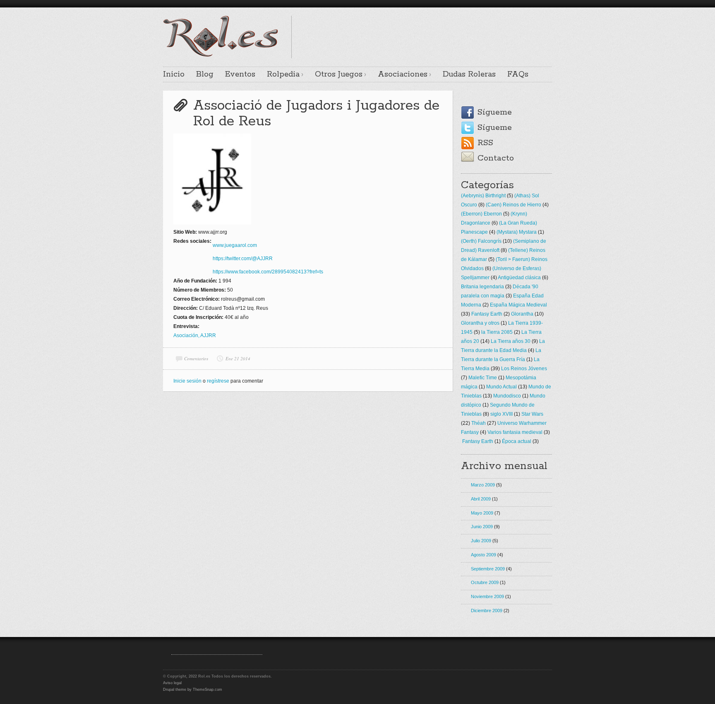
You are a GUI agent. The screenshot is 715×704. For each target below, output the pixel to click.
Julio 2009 (481, 540)
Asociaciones (402, 74)
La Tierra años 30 (510, 341)
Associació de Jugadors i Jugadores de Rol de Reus (316, 113)
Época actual (516, 441)
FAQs (517, 74)
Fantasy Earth (486, 314)
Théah (478, 423)
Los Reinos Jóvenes (524, 368)
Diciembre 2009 (486, 610)
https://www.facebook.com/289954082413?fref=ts (268, 272)
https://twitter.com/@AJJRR (243, 258)
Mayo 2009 (482, 512)
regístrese (218, 381)
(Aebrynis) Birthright (483, 196)
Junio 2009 (482, 526)
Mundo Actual (501, 387)
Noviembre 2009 (487, 596)
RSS (485, 143)
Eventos (240, 74)
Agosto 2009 (483, 554)
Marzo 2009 (483, 484)
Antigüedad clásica (519, 277)
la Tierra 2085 (497, 332)
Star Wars (532, 414)
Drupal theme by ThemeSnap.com (192, 689)
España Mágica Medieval (518, 305)
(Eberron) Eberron (481, 214)
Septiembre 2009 (488, 568)
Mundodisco (507, 396)
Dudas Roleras (469, 74)
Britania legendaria (482, 287)
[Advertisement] (455, 28)
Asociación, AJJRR (194, 335)
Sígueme (494, 112)
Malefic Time (482, 378)
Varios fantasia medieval (514, 432)
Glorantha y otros (480, 323)
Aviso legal (172, 683)
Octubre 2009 (485, 582)
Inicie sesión (187, 381)
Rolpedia (283, 74)
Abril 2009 (481, 498)
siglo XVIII (501, 414)
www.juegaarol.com (235, 245)
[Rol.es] (220, 55)
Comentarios (196, 358)
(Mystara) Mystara (517, 232)
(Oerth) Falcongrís (481, 241)
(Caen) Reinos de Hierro (513, 205)
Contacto (495, 158)
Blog (205, 74)
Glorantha (522, 314)
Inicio (174, 74)
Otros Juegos (338, 74)
